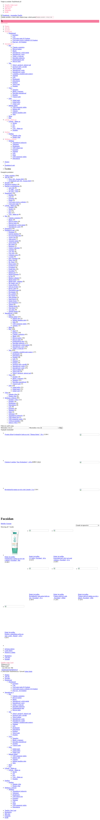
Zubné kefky (16, 102)
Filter (60, 428)
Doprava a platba (10, 652)
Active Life (12, 237)
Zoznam (8, 523)
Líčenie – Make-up (10, 119)
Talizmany (15, 144)
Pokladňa (8, 10)
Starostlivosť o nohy (18, 72)
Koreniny (15, 35)
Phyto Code (12, 288)
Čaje (13, 37)
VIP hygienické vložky (19, 107)
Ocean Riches (13, 285)
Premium (11, 232)
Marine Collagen (14, 278)
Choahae (11, 249)
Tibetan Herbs (13, 306)
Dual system (12, 264)
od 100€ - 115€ (13, 189)
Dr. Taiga (11, 262)
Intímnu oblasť (13, 105)
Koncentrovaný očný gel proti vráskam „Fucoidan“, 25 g (63, 559)
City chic (11, 251)
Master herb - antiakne (15, 281)
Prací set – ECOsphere (19, 42)
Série (14, 114)
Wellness (11, 141)
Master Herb (12, 279)
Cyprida (11, 257)
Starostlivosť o (9, 44)
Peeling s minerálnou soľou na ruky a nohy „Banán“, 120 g (14, 635)
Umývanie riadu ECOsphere (21, 38)
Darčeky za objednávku (12, 186)
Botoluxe (11, 246)
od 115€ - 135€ (13, 191)
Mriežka (3, 523)
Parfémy (7, 132)
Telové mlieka (16, 68)
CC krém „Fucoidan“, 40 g (37, 558)
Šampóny (15, 89)
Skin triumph (13, 297)
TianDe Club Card (11, 5)
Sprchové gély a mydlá (19, 67)
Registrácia (8, 7)
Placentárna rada (14, 290)
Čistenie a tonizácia (18, 47)
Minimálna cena (6, 428)
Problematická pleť (18, 59)
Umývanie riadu (14, 204)
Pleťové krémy (17, 49)
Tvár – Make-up (17, 128)
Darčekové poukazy (11, 184)
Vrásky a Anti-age (18, 56)
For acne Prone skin (15, 235)
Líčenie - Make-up (10, 205)
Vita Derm (12, 308)
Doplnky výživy (14, 399)
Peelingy (15, 82)
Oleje (14, 155)
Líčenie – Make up (14, 121)
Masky (14, 51)
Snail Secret (12, 299)
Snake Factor (13, 301)
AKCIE (7, 28)
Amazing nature (13, 241)
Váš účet (7, 657)
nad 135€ (11, 188)
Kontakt (7, 659)
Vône (6, 392)
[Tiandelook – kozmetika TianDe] (11, 15)
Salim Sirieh (28, 671)
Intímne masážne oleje (19, 112)
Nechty (14, 123)
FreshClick (12, 269)
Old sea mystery (14, 287)
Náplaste (15, 75)
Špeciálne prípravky (18, 58)
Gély (14, 77)
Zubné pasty (16, 100)
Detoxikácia (16, 81)
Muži (14, 331)
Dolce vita (12, 260)
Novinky (7, 29)
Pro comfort (12, 294)
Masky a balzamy (17, 91)
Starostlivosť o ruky (18, 70)
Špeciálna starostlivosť (19, 93)
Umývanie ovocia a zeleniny (17, 202)
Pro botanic (12, 292)
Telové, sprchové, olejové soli (21, 65)
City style (11, 253)
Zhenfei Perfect (13, 311)
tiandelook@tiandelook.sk (10, 669)
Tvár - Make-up (13, 214)
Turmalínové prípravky (19, 142)
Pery (13, 127)
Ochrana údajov (10, 649)
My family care (13, 283)
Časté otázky (9, 650)
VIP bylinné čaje (17, 148)
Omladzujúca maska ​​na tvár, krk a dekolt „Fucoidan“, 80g (15, 559)
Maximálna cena (34, 428)
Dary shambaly (13, 258)
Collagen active (13, 255)
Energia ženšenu (14, 234)
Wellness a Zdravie (10, 139)
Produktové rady (10, 165)
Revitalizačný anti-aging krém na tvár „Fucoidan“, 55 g (39, 597)
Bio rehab (12, 244)
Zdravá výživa (13, 422)
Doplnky (15, 86)
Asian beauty (13, 242)
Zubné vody (16, 104)
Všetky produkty (10, 175)
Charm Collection (14, 248)
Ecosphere (12, 267)
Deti (10, 118)
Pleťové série (16, 61)
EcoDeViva (12, 265)
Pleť (10, 45)
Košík (6, 12)
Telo (10, 63)
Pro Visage (12, 295)
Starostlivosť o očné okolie (20, 52)
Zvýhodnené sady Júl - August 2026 (20, 181)
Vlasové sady (16, 97)
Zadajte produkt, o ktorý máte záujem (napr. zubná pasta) (18, 17)
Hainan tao (12, 272)
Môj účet (8, 8)
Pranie (10, 200)
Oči (13, 125)
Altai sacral (12, 239)
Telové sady (16, 84)
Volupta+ (15, 111)
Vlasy (10, 88)
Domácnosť (8, 31)
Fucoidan (11, 271)
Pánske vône (16, 137)
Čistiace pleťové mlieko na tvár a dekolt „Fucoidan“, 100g (88, 597)
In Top (11, 276)
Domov (7, 26)
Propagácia (8, 228)
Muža (10, 116)
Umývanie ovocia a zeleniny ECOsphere (25, 40)
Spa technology (13, 302)
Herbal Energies (14, 274)
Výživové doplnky (14, 421)
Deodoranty (16, 79)
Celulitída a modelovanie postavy (22, 74)
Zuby (10, 98)
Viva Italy (12, 309)
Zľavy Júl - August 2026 (16, 179)
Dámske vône (16, 135)
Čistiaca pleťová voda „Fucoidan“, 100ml (60, 597)
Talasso (11, 304)
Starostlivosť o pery (18, 54)
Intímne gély (16, 109)
